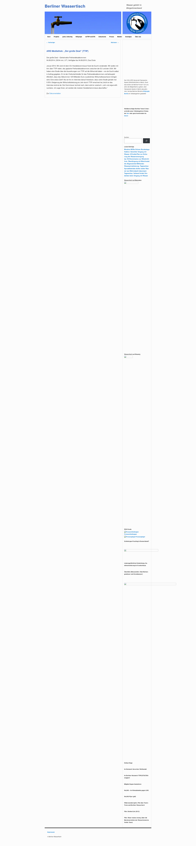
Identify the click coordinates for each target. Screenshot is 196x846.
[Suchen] (146, 140)
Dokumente (102, 37)
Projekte (56, 37)
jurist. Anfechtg (67, 37)
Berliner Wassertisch (65, 6)
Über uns (138, 37)
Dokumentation (55, 93)
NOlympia (79, 37)
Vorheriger (51, 42)
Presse (111, 37)
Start (48, 37)
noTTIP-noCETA (90, 37)
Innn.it (126, 116)
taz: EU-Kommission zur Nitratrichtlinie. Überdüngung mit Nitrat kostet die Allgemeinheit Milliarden (136, 161)
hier (128, 113)
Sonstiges (128, 37)
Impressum (51, 832)
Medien (119, 37)
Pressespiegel (140, 537)
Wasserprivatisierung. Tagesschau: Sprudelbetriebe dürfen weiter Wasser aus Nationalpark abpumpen (136, 168)
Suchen (126, 137)
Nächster (115, 42)
